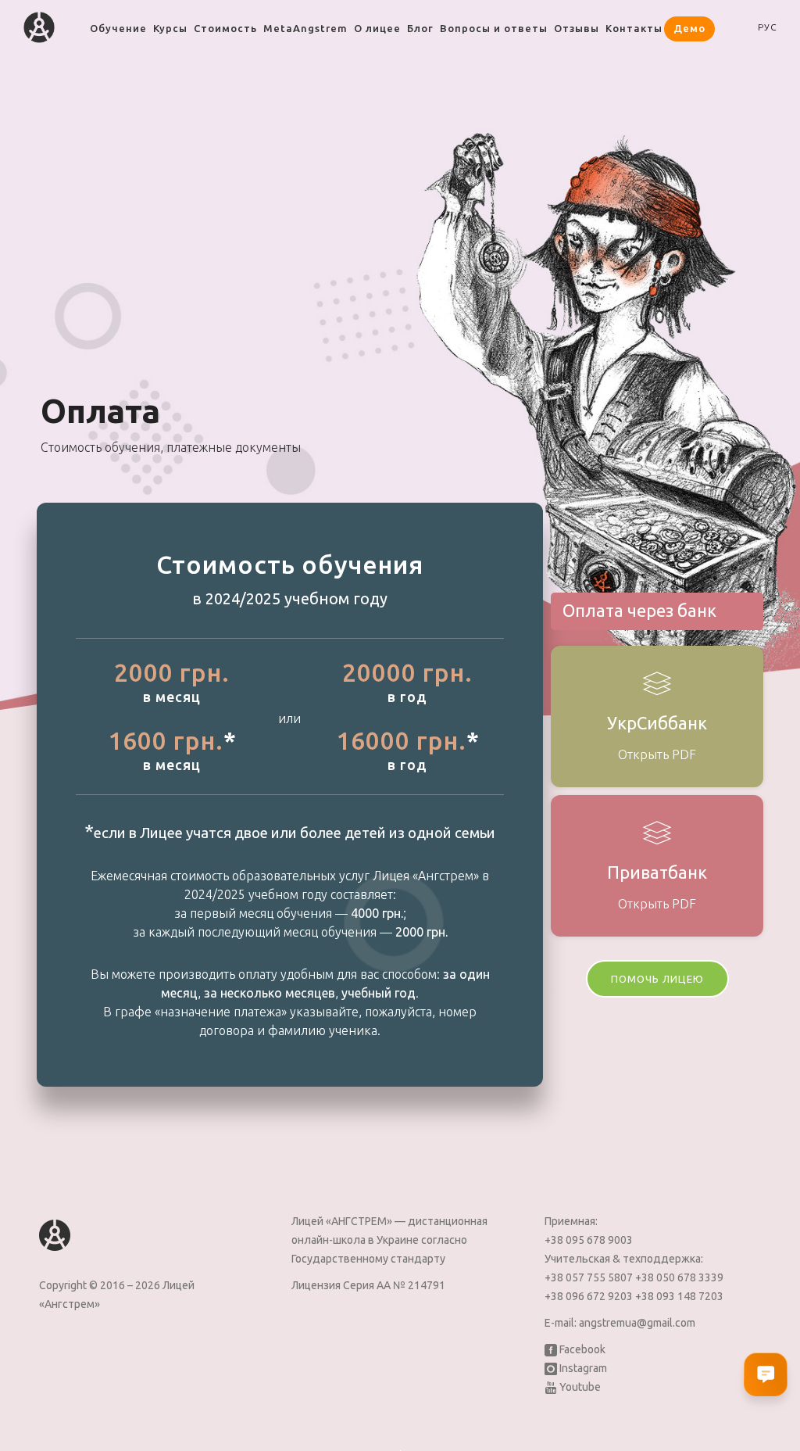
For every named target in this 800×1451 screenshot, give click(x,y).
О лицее (377, 28)
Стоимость (225, 28)
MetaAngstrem (305, 28)
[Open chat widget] (766, 1374)
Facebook (581, 1349)
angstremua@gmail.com (637, 1323)
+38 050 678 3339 (679, 1277)
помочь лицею (657, 978)
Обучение (118, 28)
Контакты (633, 28)
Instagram (582, 1368)
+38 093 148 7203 (679, 1296)
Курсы (170, 28)
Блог (420, 28)
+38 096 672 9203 (590, 1296)
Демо (689, 28)
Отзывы (576, 28)
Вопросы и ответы (494, 28)
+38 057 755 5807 (590, 1277)
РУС (767, 27)
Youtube (579, 1387)
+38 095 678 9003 (589, 1240)
